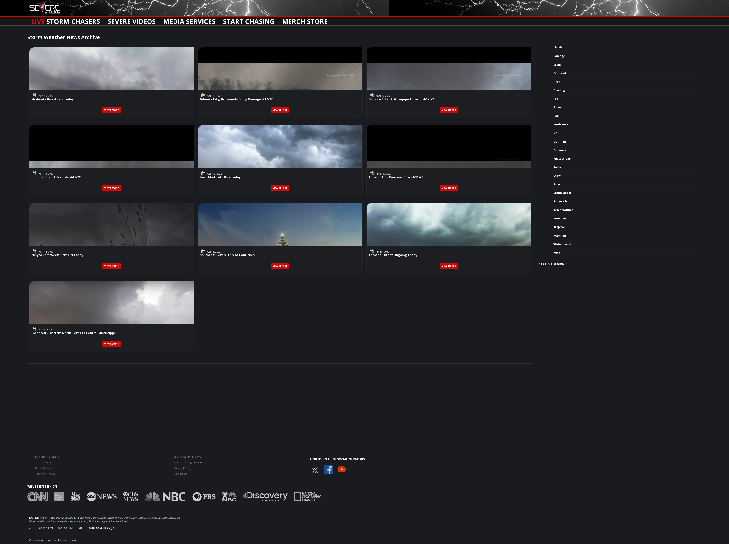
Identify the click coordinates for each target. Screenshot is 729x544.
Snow (557, 175)
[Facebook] (328, 469)
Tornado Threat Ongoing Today (392, 255)
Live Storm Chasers (47, 456)
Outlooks (559, 150)
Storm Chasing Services (188, 462)
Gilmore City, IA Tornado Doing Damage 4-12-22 (236, 99)
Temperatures (563, 210)
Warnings (559, 235)
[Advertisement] (617, 300)
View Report (111, 110)
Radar (557, 167)
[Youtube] (341, 469)
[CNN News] (37, 496)
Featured (559, 73)
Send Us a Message (101, 528)
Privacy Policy (182, 468)
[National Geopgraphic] (307, 496)
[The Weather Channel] (59, 496)
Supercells (560, 201)
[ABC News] (102, 496)
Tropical (559, 227)
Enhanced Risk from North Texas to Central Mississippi (73, 333)
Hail (556, 116)
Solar (556, 184)
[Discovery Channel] (265, 496)
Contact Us (180, 474)
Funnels (558, 107)
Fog (555, 99)
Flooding (559, 90)
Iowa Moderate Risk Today (220, 177)
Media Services (189, 20)
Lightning (560, 141)
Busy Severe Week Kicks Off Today (57, 255)
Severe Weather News (187, 456)
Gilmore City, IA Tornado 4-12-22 (56, 177)
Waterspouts (562, 244)
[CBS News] (130, 496)
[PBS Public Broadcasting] (204, 496)
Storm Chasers (65, 20)
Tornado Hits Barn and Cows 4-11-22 (395, 177)
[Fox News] (75, 496)
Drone (557, 64)
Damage (559, 56)
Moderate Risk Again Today (52, 99)
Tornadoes (560, 218)
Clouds (558, 47)
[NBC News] (164, 496)
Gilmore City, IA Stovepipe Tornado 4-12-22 (401, 99)
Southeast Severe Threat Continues (227, 255)
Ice (555, 133)
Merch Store (305, 20)
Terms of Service (45, 474)
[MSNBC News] (229, 496)
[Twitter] (315, 470)
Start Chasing (249, 20)
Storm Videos (562, 193)
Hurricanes (560, 124)
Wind (556, 252)
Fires (556, 81)
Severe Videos (132, 20)
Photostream (562, 158)
